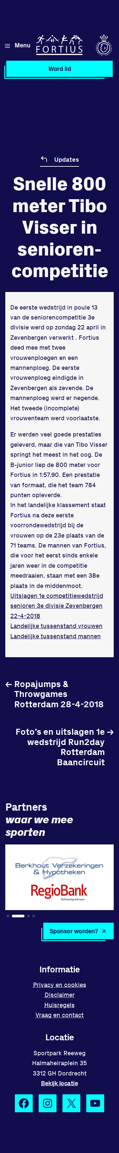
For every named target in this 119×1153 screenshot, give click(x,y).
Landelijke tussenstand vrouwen (56, 625)
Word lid (59, 68)
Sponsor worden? (74, 931)
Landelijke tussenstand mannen (55, 636)
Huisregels (59, 1005)
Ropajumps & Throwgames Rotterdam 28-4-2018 (54, 694)
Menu (22, 45)
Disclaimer (60, 994)
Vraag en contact (59, 1014)
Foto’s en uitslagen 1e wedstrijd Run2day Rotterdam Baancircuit (65, 746)
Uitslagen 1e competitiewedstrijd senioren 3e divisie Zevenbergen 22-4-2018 (56, 605)
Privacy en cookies (59, 984)
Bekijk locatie (59, 1083)
